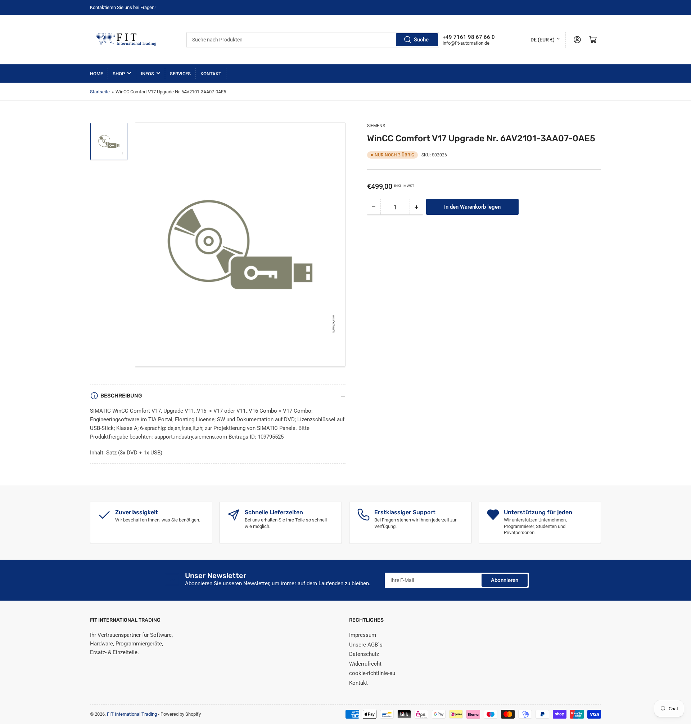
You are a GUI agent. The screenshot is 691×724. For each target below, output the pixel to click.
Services (180, 73)
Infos (147, 73)
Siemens (376, 125)
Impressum (362, 635)
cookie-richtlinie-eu (372, 673)
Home (96, 73)
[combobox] (312, 39)
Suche (421, 39)
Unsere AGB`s (366, 644)
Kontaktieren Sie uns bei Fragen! (122, 7)
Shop (119, 73)
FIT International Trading (132, 714)
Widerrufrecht (365, 664)
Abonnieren (504, 580)
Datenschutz (364, 654)
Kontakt (210, 73)
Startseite (100, 91)
